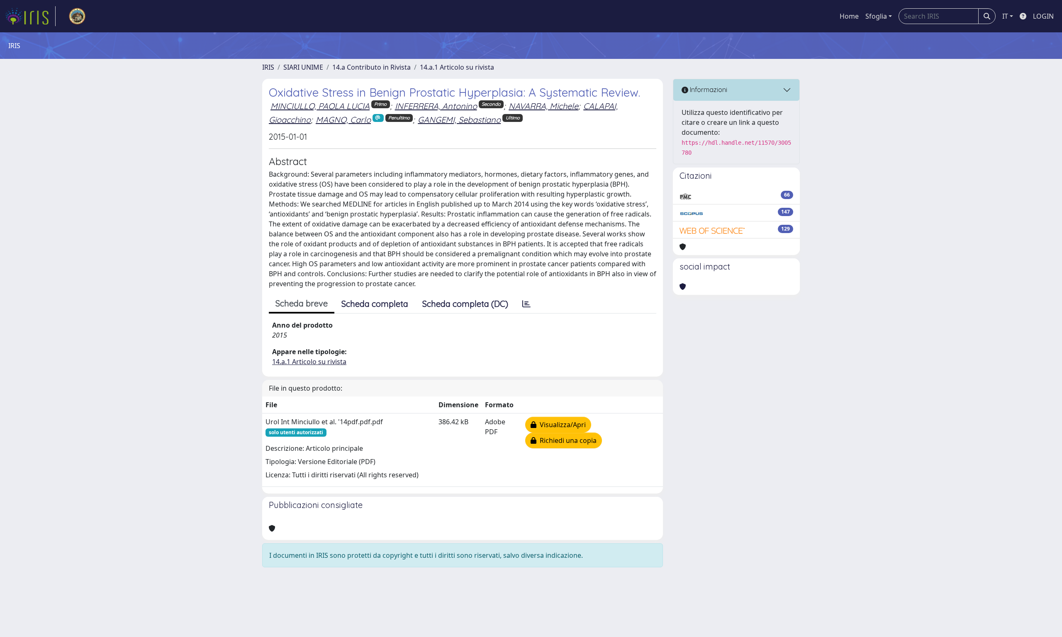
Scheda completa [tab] (374, 304)
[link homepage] (30, 16)
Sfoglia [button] (876, 16)
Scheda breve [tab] (301, 303)
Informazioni (707, 89)
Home (849, 16)
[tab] (526, 304)
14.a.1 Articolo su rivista (457, 67)
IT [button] (1005, 16)
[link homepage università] (77, 16)
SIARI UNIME (303, 67)
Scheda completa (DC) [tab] (465, 304)
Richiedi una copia (566, 440)
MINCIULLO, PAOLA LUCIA (320, 106)
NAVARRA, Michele (543, 106)
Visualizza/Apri (561, 424)
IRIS (268, 67)
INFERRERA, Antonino (436, 106)
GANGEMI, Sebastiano (459, 119)
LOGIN (1043, 16)
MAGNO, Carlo (343, 119)
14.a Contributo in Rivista (371, 67)
